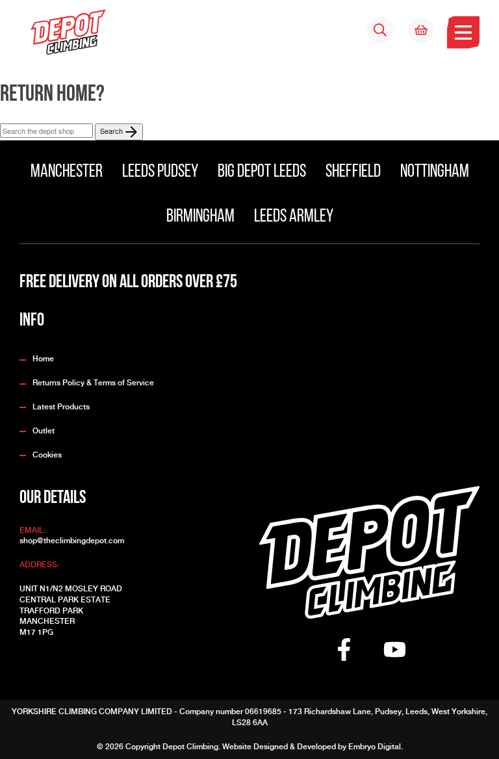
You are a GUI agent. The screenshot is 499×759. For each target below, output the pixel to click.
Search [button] (112, 130)
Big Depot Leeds (262, 172)
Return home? (52, 95)
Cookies (47, 454)
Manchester (67, 172)
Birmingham (200, 217)
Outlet (43, 430)
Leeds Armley (293, 217)
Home (43, 358)
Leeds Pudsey (160, 172)
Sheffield (353, 172)
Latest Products (61, 406)
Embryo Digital (374, 746)
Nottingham (434, 172)
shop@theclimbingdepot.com (71, 540)
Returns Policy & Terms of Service (93, 382)
